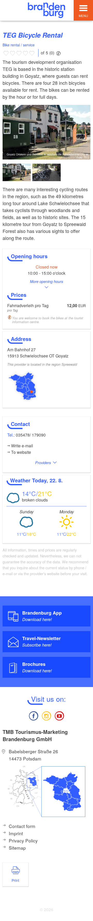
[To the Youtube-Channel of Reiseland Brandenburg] (59, 715)
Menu (83, 15)
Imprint (16, 833)
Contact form (22, 826)
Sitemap (17, 847)
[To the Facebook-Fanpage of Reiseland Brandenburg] (33, 715)
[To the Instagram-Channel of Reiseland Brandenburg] (46, 715)
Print (15, 880)
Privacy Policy (23, 840)
